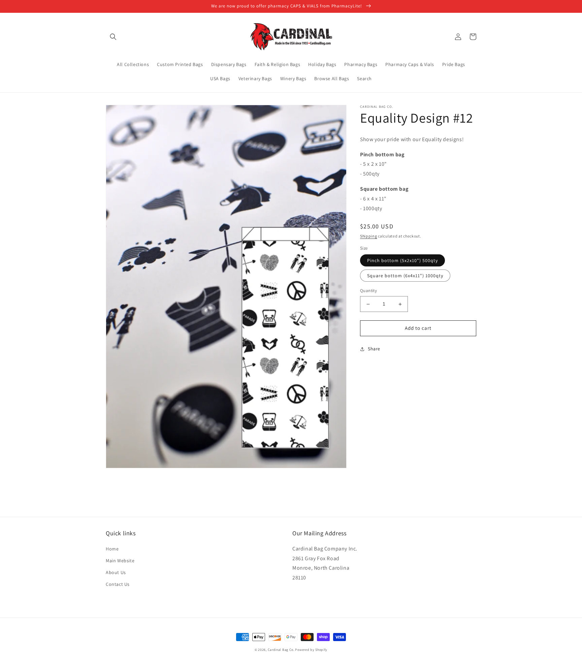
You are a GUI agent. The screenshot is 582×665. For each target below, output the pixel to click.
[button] (113, 36)
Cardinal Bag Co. (281, 649)
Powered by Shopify (311, 649)
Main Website (120, 561)
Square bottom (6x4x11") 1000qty (405, 276)
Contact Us (118, 584)
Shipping (368, 236)
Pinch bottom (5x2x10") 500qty (402, 261)
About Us (116, 572)
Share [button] (374, 349)
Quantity (368, 291)
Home (112, 549)
